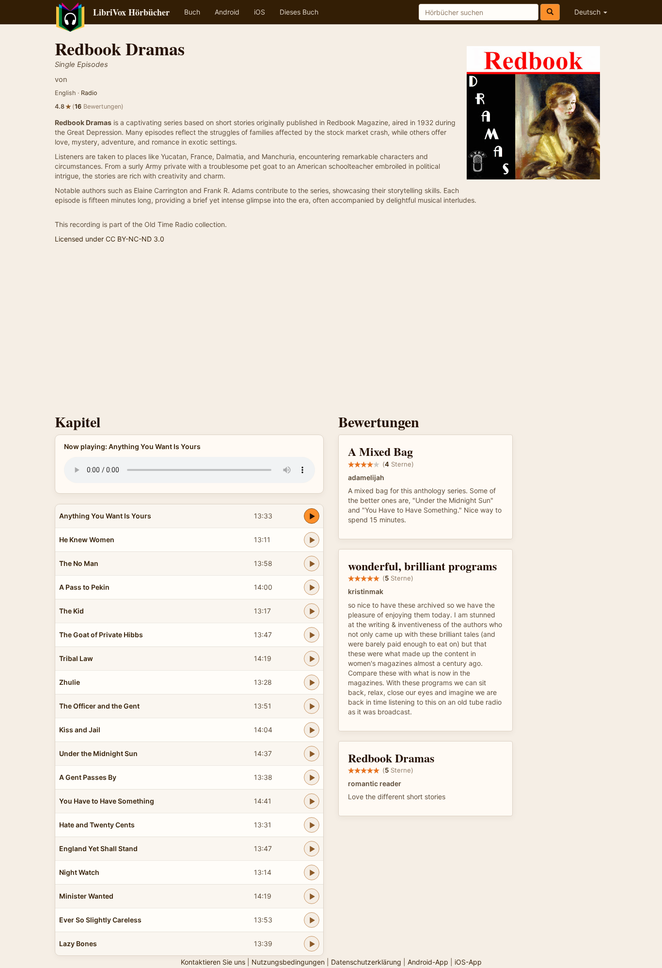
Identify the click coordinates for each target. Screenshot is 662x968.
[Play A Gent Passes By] (311, 777)
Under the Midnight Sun (98, 753)
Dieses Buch (299, 12)
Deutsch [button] (588, 12)
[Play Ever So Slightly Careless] (311, 920)
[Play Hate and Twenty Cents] (311, 825)
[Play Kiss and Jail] (311, 730)
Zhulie (69, 682)
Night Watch (79, 872)
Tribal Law (76, 658)
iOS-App (468, 962)
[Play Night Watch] (311, 872)
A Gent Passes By (87, 777)
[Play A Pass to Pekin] (311, 587)
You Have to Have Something (106, 801)
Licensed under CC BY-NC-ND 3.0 (109, 239)
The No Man (78, 563)
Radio (89, 93)
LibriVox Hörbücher (131, 12)
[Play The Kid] (311, 611)
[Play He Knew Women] (311, 540)
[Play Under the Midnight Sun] (311, 753)
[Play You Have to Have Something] (311, 801)
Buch (192, 12)
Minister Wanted (86, 896)
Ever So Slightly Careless (100, 920)
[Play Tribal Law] (311, 658)
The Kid (71, 611)
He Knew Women (86, 539)
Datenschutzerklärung (366, 962)
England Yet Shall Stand (98, 848)
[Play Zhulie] (311, 682)
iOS (259, 12)
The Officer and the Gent (99, 706)
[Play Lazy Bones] (311, 944)
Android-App (428, 962)
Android (227, 12)
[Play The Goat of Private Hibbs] (311, 635)
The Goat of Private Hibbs (101, 634)
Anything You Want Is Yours (105, 516)
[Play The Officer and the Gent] (311, 706)
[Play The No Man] (311, 563)
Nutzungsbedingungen (288, 962)
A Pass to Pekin (84, 587)
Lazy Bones (78, 943)
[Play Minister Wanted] (311, 896)
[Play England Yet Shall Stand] (311, 848)
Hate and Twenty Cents (97, 825)
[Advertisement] (331, 331)
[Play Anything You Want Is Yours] (311, 516)
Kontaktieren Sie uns (213, 962)
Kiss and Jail (79, 730)
